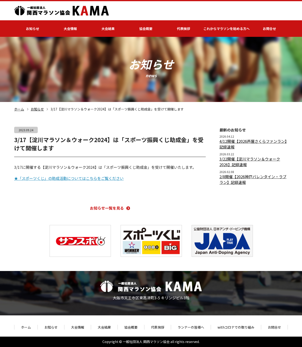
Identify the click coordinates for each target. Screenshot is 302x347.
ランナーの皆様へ (191, 327)
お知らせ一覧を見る (107, 208)
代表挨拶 (183, 28)
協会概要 (145, 28)
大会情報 (70, 28)
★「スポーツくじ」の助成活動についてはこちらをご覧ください (69, 178)
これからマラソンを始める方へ (226, 28)
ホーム (19, 109)
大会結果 (108, 28)
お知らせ (32, 28)
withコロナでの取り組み (236, 327)
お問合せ (269, 28)
